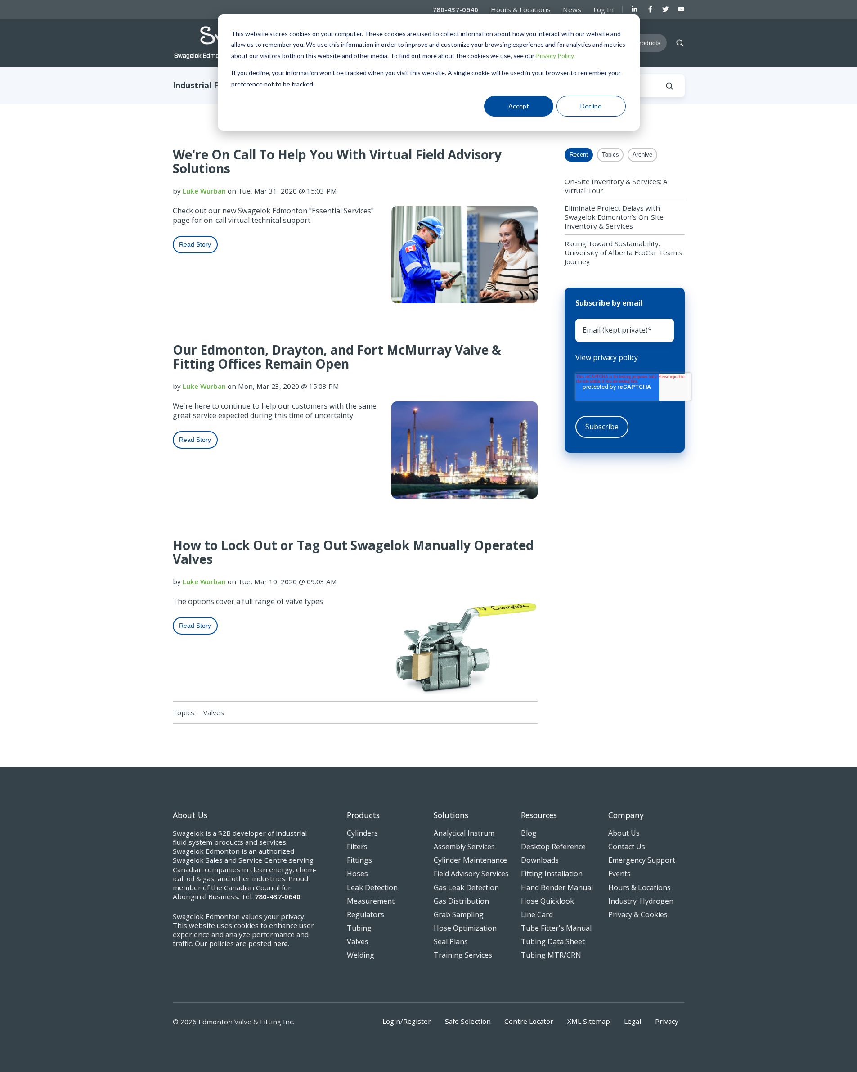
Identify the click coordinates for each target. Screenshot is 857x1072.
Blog (529, 833)
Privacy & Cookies (638, 914)
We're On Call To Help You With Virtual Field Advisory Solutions (337, 161)
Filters (357, 846)
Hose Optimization (465, 928)
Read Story (195, 244)
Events (619, 873)
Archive (642, 154)
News (572, 9)
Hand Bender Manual (557, 887)
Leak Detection (372, 887)
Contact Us (626, 846)
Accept (518, 106)
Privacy (666, 1021)
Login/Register (406, 1021)
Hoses (357, 873)
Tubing (359, 928)
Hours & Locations (521, 9)
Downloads (540, 860)
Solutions (451, 815)
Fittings (359, 860)
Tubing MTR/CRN (551, 955)
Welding (360, 955)
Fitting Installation (552, 873)
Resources (539, 815)
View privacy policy (606, 358)
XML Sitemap (588, 1021)
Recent (579, 154)
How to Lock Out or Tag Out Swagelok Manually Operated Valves (353, 552)
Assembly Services (464, 846)
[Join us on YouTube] (681, 9)
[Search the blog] (669, 85)
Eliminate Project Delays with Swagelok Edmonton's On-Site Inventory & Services (614, 216)
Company (626, 815)
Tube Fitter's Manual (556, 928)
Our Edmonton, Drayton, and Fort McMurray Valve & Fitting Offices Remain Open (337, 356)
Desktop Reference (553, 846)
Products (363, 815)
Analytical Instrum (464, 833)
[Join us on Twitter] (665, 9)
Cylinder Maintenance (470, 860)
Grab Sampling (459, 914)
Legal (632, 1021)
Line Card (537, 914)
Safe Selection (468, 1021)
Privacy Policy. (555, 55)
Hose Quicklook (547, 901)
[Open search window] (679, 42)
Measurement (371, 901)
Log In (603, 9)
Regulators (365, 914)
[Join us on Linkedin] (634, 9)
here (280, 943)
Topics (610, 154)
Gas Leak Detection (466, 887)
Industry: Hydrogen (640, 901)
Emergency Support (641, 860)
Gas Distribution (461, 901)
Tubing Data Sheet (553, 941)
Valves (213, 712)
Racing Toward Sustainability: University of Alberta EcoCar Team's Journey (623, 252)
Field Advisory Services (471, 873)
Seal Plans (451, 941)
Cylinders (362, 833)
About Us (624, 833)
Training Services (463, 955)
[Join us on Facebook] (650, 9)
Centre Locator (528, 1021)
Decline (590, 106)
